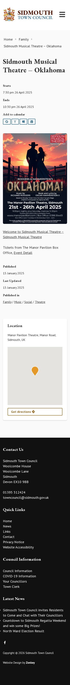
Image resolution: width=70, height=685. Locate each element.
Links (6, 531)
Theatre (40, 302)
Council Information (17, 571)
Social (28, 302)
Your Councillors (15, 581)
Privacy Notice (13, 542)
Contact (8, 536)
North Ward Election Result (23, 631)
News (7, 526)
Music (18, 302)
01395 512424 (14, 492)
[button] (35, 371)
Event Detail (23, 252)
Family (7, 302)
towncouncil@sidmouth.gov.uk (26, 497)
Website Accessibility (18, 547)
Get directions (21, 412)
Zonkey (30, 662)
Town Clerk (11, 586)
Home (7, 521)
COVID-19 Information (19, 576)
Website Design (12, 662)
